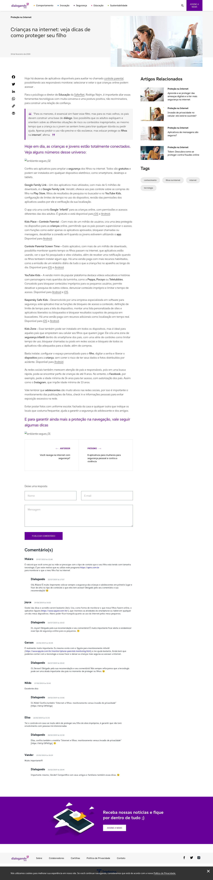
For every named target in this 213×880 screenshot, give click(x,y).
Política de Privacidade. (165, 873)
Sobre (39, 858)
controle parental (113, 78)
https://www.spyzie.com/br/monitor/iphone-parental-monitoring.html (58, 651)
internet (193, 180)
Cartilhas (75, 858)
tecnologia (148, 188)
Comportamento (44, 5)
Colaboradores (56, 858)
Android (105, 213)
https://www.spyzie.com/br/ (54, 610)
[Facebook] (184, 858)
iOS (95, 213)
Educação (98, 5)
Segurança (81, 5)
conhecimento (150, 180)
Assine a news (194, 5)
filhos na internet (173, 180)
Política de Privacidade (98, 858)
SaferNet (79, 94)
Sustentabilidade (118, 5)
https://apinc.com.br (89, 567)
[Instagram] (199, 858)
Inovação (64, 5)
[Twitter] (191, 858)
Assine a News (114, 828)
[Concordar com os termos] (208, 871)
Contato (121, 858)
